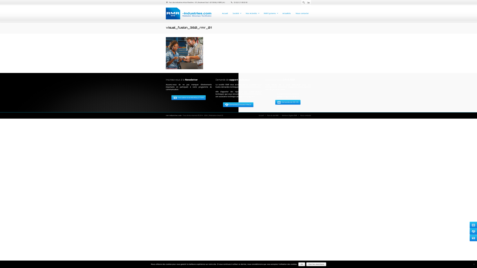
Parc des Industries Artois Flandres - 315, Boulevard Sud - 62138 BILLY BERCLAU (197, 2)
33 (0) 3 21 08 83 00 (240, 2)
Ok (301, 264)
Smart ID (220, 115)
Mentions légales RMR (289, 115)
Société (236, 13)
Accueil (225, 13)
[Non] (474, 264)
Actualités (286, 13)
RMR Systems (270, 13)
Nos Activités (251, 13)
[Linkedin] (308, 2)
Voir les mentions (316, 264)
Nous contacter (302, 13)
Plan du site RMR (272, 115)
